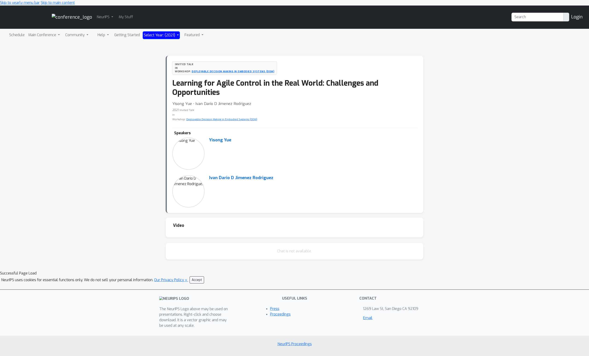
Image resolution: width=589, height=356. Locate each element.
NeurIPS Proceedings (294, 343)
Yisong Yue (220, 140)
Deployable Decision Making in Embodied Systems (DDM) (233, 71)
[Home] (72, 17)
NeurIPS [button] (103, 17)
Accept (197, 280)
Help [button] (102, 34)
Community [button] (75, 34)
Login (577, 17)
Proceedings (280, 314)
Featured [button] (193, 34)
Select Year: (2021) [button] (160, 35)
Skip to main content (58, 2)
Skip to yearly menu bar (20, 2)
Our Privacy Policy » (171, 279)
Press (274, 308)
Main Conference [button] (42, 34)
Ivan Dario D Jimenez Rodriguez (241, 178)
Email (367, 317)
